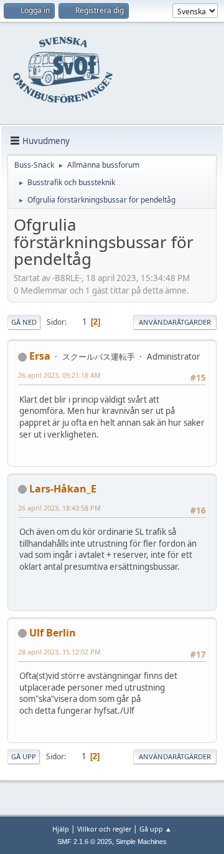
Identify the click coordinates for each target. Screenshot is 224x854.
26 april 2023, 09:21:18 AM (59, 375)
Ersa (39, 356)
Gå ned (24, 322)
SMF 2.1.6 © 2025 (84, 841)
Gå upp (23, 756)
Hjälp (60, 828)
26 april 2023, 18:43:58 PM (59, 507)
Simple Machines (141, 841)
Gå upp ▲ (155, 828)
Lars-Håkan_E (62, 489)
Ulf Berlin (52, 633)
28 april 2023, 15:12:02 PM (59, 651)
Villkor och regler (104, 828)
